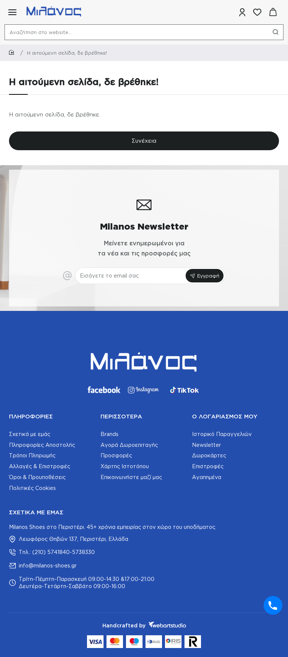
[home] (12, 52)
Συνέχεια (144, 140)
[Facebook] (103, 390)
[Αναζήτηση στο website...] (275, 32)
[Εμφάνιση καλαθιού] (273, 12)
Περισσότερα (121, 416)
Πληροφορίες (31, 416)
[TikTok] (184, 390)
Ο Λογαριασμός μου (224, 416)
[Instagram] (144, 390)
